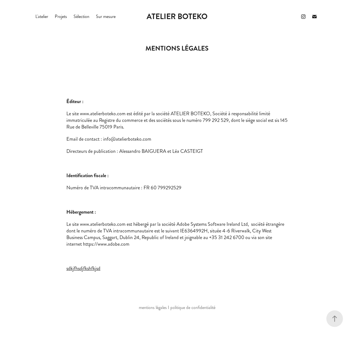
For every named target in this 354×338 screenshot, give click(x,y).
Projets (61, 16)
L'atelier (41, 16)
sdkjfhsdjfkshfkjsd (83, 268)
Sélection (81, 16)
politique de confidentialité (192, 307)
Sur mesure (106, 16)
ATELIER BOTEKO (177, 16)
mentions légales (153, 307)
